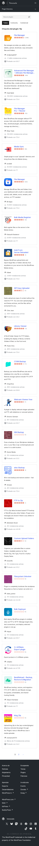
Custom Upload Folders (24, 538)
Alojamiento (6, 772)
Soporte (5, 786)
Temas (22, 769)
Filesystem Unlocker (22, 576)
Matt (5, 803)
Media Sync (19, 147)
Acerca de (6, 766)
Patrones (23, 776)
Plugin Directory (7, 9)
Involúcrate (24, 782)
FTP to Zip (18, 500)
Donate (24, 789)
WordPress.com (9, 799)
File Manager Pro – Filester (19, 110)
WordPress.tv (8, 793)
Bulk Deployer (20, 609)
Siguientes (23, 754)
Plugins (23, 772)
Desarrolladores (8, 789)
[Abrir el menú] (36, 3)
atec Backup (19, 468)
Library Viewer (20, 326)
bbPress (6, 806)
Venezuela (10, 819)
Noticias (5, 769)
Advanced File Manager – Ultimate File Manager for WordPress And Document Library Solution (24, 71)
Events (23, 786)
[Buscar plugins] (29, 17)
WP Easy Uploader (22, 288)
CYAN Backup (20, 361)
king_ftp (17, 715)
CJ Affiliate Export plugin (19, 648)
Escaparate (24, 766)
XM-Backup (19, 432)
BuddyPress (7, 810)
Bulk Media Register (22, 217)
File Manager (19, 35)
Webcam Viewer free (23, 399)
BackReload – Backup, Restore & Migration (23, 678)
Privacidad (6, 776)
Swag (23, 793)
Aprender (5, 782)
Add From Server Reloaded (21, 251)
